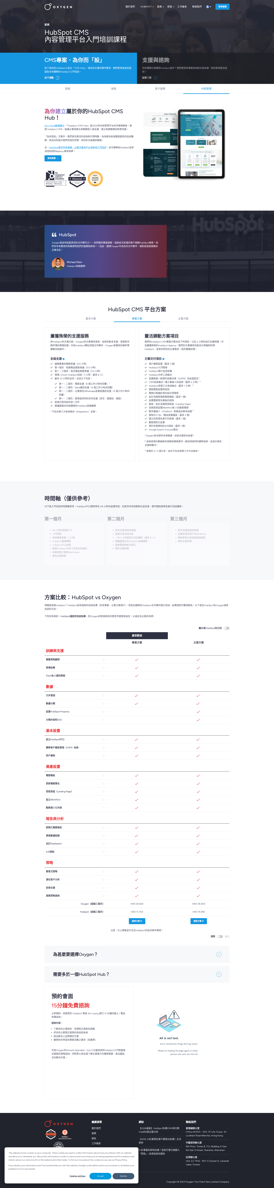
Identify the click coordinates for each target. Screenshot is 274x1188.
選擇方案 (136, 921)
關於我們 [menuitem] (96, 1128)
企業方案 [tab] (183, 318)
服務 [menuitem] (94, 1133)
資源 (169, 6)
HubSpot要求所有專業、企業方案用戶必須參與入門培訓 (77, 147)
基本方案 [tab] (91, 318)
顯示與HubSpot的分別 (210, 628)
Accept (100, 1176)
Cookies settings (77, 1176)
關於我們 (130, 6)
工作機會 (182, 6)
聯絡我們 (197, 6)
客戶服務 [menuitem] (160, 88)
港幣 (213, 936)
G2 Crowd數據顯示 (54, 125)
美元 (227, 936)
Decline (123, 1176)
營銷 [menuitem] (67, 88)
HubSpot (146, 6)
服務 (159, 6)
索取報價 (222, 6)
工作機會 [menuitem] (96, 1143)
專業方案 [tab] (137, 318)
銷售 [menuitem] (113, 88)
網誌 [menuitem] (94, 1138)
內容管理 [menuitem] (206, 88)
